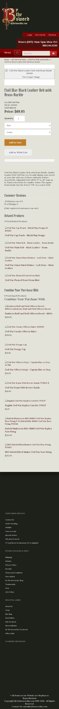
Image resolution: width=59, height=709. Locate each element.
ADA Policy (9, 592)
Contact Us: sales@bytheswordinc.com (29, 706)
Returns (8, 561)
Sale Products (10, 622)
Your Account (10, 531)
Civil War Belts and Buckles (38, 59)
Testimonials (10, 584)
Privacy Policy (10, 565)
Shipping (8, 557)
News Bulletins (11, 626)
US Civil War (14, 102)
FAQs (7, 610)
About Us (8, 606)
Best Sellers (9, 618)
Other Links (9, 633)
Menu (7, 52)
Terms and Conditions (14, 573)
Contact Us (9, 520)
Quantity (8, 118)
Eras (7, 588)
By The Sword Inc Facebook (16, 629)
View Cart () (40, 35)
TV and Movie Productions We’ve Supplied (21, 543)
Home (6, 59)
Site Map (8, 614)
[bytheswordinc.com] (29, 16)
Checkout (52, 35)
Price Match (10, 577)
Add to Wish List (18, 152)
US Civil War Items (19, 59)
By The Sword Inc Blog (14, 580)
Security (8, 569)
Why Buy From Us (12, 539)
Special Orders (11, 535)
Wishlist (8, 527)
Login (29, 35)
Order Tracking (11, 524)
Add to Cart (15, 142)
